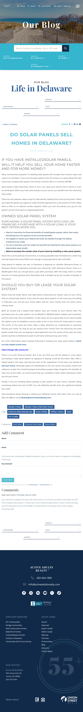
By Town (63, 58)
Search (33, 6)
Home (22, 6)
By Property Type (39, 66)
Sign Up (67, 6)
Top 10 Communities (12, 58)
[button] (65, 48)
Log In (59, 6)
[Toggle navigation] (78, 6)
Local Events (46, 6)
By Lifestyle (37, 58)
